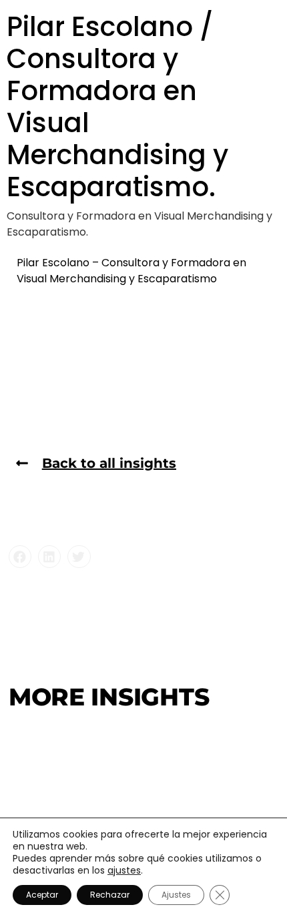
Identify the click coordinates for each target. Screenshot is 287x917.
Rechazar (109, 894)
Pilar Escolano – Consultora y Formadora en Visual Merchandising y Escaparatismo (131, 270)
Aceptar (42, 894)
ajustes (124, 870)
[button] (20, 556)
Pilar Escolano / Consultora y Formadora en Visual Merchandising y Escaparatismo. (117, 107)
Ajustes (176, 894)
